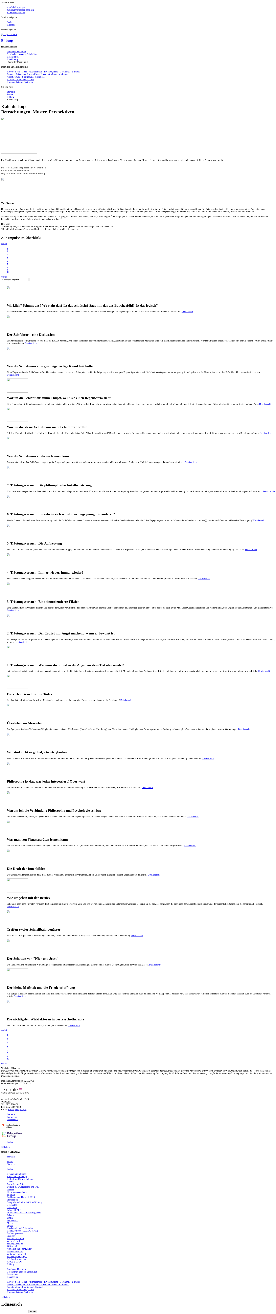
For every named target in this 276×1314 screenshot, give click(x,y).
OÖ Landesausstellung (17, 1259)
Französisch (12, 1199)
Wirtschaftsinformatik (16, 1254)
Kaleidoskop (12, 59)
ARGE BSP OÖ (14, 1261)
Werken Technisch (15, 1238)
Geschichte (12, 1205)
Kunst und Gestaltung (17, 1176)
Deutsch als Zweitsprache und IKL (23, 1187)
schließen (5, 1147)
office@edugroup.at (17, 1109)
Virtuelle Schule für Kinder (19, 1249)
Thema (10, 1161)
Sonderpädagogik (15, 1243)
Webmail (11, 25)
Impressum (12, 1117)
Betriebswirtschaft (15, 1251)
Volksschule (12, 1246)
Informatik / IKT (14, 1210)
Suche (10, 22)
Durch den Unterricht (16, 51)
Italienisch (11, 1215)
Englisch (11, 1194)
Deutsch (10, 1189)
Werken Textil (13, 1241)
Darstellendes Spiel (15, 1184)
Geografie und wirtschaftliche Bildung (24, 1202)
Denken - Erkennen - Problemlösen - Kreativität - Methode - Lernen (38, 74)
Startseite (11, 92)
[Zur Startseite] (9, 34)
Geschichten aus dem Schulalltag (22, 54)
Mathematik (12, 1220)
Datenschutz (12, 1119)
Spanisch (11, 1236)
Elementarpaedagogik (17, 1192)
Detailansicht (187, 311)
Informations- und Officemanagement (24, 1212)
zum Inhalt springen (16, 7)
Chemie (10, 1181)
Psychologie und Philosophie (20, 1228)
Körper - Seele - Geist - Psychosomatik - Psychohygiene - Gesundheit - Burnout (43, 71)
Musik (10, 1223)
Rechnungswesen (15, 1233)
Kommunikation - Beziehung (20, 82)
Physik (10, 1225)
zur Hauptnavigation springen (20, 10)
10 (8, 272)
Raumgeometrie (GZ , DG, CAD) (22, 1230)
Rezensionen (13, 57)
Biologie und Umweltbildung (20, 1179)
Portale (10, 94)
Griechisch (12, 1207)
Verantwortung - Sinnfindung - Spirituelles (26, 77)
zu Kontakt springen (16, 12)
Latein (10, 1218)
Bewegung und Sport (16, 1174)
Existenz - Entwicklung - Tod (20, 79)
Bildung (7, 40)
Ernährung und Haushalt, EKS (21, 1197)
